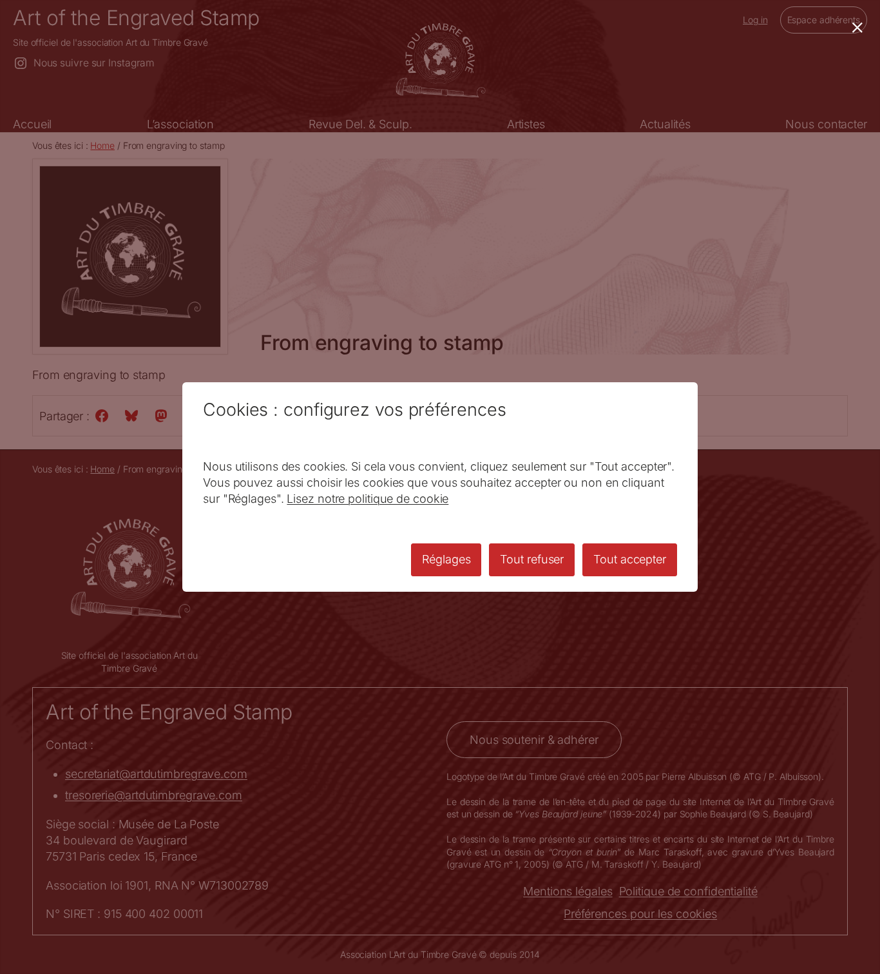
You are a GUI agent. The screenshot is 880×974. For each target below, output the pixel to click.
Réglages (446, 559)
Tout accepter (629, 559)
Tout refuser (532, 559)
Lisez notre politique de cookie (367, 498)
